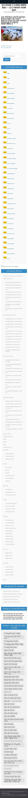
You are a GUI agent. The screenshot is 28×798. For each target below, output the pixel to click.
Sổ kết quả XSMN (10, 98)
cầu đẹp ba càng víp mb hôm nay (13, 292)
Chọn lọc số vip (7, 433)
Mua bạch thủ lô (10, 758)
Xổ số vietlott (10, 108)
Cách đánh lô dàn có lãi (13, 689)
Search (7, 59)
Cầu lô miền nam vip (8, 356)
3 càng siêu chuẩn (11, 641)
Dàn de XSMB (9, 716)
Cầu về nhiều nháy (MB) (12, 168)
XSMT (8, 83)
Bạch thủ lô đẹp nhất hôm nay (12, 673)
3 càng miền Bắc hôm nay (12, 637)
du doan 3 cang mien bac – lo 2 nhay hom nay (14, 7)
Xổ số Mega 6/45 (10, 113)
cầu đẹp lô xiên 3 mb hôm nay (12, 344)
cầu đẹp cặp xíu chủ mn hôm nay (13, 379)
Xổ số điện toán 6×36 (10, 495)
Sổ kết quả (5, 450)
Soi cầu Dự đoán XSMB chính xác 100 (11, 765)
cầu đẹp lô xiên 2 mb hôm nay (12, 341)
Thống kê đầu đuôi (11, 173)
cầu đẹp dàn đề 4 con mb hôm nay (13, 318)
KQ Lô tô (5, 549)
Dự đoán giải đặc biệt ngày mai (12, 737)
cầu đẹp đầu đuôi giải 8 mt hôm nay (14, 429)
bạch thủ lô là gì (10, 664)
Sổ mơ (8, 258)
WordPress (24, 795)
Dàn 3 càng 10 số (10, 695)
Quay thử (5, 563)
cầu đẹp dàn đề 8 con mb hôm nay (13, 324)
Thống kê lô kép (10, 188)
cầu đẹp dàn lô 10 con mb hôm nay (13, 331)
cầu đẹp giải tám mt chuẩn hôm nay (14, 422)
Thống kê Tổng (10, 208)
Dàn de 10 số (9, 704)
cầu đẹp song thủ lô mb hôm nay (13, 285)
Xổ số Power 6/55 (10, 118)
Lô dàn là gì (8, 752)
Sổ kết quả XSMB (10, 93)
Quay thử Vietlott (11, 253)
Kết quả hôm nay (10, 88)
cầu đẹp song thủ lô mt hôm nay (13, 401)
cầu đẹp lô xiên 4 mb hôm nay (12, 347)
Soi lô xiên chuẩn (7, 768)
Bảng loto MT (8, 553)
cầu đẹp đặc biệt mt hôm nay (12, 419)
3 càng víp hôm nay (13, 644)
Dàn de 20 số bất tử (11, 707)
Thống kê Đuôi (10, 198)
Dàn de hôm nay (10, 713)
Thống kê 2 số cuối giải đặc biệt (13, 773)
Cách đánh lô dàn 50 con (13, 686)
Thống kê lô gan (10, 178)
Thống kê (9, 133)
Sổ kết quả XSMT (10, 103)
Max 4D (8, 128)
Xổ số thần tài (10, 148)
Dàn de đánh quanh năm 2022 (13, 720)
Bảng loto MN (8, 555)
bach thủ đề (8, 650)
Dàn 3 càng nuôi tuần (12, 698)
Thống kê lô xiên (10, 183)
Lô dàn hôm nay (10, 749)
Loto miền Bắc (10, 223)
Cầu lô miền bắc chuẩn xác (9, 315)
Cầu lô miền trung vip (8, 397)
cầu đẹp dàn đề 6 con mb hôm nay (13, 321)
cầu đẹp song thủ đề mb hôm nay (13, 282)
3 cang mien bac (10, 647)
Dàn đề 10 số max (11, 733)
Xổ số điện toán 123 (11, 143)
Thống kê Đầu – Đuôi (11, 203)
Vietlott (5, 464)
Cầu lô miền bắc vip (7, 278)
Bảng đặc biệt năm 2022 (13, 680)
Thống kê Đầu (10, 193)
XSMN (8, 78)
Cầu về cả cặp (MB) (11, 163)
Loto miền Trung (10, 233)
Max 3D (8, 123)
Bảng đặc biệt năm (11, 677)
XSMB (8, 73)
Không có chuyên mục (12, 745)
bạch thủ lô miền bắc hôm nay (12, 668)
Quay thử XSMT (10, 248)
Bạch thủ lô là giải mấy (13, 661)
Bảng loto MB (8, 558)
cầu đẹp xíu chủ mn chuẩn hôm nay (13, 368)
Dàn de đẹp (8, 724)
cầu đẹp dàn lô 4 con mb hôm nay (13, 333)
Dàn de (7, 701)
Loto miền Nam (10, 228)
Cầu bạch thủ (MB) (11, 153)
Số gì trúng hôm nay (8, 436)
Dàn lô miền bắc (10, 730)
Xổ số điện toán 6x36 (11, 138)
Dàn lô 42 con (9, 727)
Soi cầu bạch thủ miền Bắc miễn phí (13, 762)
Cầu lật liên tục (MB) (11, 158)
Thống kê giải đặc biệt (12, 776)
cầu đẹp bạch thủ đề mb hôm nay (13, 294)
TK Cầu (5, 499)
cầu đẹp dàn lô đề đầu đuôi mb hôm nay (13, 594)
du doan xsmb (7, 692)
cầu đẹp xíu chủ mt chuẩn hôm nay (13, 404)
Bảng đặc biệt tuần (11, 683)
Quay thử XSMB (10, 238)
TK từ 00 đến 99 (10, 218)
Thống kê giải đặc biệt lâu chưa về (12, 780)
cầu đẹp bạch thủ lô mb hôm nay (13, 301)
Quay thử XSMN (10, 243)
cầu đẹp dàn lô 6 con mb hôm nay (13, 336)
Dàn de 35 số (9, 710)
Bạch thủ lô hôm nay (12, 658)
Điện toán (5, 485)
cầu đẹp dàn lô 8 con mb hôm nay (13, 339)
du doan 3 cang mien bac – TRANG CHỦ (13, 276)
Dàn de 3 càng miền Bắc (16, 700)
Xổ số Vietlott (8, 467)
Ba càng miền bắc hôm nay (12, 654)
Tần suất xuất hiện (11, 213)
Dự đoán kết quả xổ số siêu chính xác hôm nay (13, 740)
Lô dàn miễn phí (10, 755)
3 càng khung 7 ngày (12, 633)
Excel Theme (10, 795)
